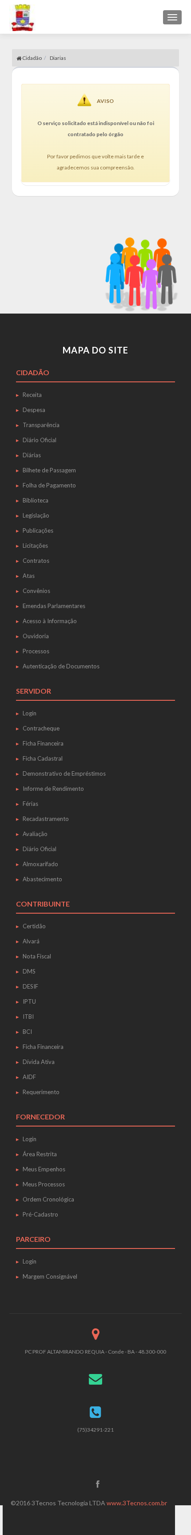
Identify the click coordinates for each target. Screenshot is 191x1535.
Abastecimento (42, 879)
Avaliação (35, 833)
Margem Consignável (50, 1276)
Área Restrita (40, 1154)
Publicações (38, 530)
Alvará (31, 941)
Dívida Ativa (39, 1061)
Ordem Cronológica (48, 1199)
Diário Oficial (39, 440)
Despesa (34, 409)
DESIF (30, 986)
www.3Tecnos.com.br (137, 1503)
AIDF (29, 1076)
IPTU (29, 1001)
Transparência (41, 424)
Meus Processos (44, 1184)
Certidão (34, 926)
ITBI (28, 1016)
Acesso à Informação (50, 620)
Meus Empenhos (44, 1169)
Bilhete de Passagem (49, 470)
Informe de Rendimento (53, 788)
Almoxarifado (40, 864)
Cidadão (31, 58)
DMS (29, 971)
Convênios (36, 590)
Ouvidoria (36, 636)
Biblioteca (35, 500)
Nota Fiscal (37, 956)
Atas (29, 575)
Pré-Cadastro (40, 1214)
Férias (30, 803)
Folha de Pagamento (49, 485)
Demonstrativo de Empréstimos (64, 773)
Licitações (35, 545)
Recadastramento (46, 818)
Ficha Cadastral (43, 758)
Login (29, 713)
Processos (36, 651)
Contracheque (41, 728)
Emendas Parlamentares (54, 605)
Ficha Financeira (43, 743)
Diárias (32, 455)
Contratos (36, 560)
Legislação (36, 515)
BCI (27, 1031)
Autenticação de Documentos (61, 666)
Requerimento (41, 1091)
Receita (32, 394)
